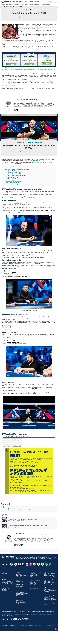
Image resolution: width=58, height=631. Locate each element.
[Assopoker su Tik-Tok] (19, 564)
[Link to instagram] (17, 545)
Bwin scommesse (19, 601)
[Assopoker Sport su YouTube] (46, 564)
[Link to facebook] (15, 545)
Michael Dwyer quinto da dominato (14, 172)
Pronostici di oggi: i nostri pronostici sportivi (6, 588)
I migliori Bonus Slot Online (49, 601)
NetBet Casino (32, 581)
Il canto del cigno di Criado (12, 177)
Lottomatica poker (19, 579)
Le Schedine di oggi (5, 589)
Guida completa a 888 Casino (35, 580)
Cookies (3, 571)
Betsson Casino (33, 571)
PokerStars (18, 571)
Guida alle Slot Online (48, 597)
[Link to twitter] (17, 110)
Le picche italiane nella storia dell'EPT (12, 182)
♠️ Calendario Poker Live (46, 4)
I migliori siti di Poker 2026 (49, 581)
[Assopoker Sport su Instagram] (38, 564)
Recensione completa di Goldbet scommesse (20, 600)
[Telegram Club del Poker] (31, 564)
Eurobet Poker (18, 580)
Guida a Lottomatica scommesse (22, 593)
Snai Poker (18, 573)
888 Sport (17, 595)
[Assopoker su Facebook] (27, 564)
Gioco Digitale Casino (34, 585)
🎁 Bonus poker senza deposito (14, 4)
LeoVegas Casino (33, 582)
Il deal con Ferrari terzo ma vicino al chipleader (16, 175)
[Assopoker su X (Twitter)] (23, 564)
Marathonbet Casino (34, 588)
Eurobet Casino (33, 583)
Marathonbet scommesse (20, 606)
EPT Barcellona (27, 142)
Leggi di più (29, 551)
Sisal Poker (18, 572)
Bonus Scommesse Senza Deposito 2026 (49, 585)
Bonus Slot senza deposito (49, 598)
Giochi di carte (4, 590)
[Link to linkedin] (15, 110)
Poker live (21, 1)
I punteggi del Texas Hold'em (7, 583)
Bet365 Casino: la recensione (35, 572)
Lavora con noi (4, 573)
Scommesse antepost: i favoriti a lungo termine (50, 591)
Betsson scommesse (20, 586)
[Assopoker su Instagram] (11, 564)
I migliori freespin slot (48, 600)
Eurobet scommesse (20, 588)
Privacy (3, 572)
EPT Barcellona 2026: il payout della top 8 (13, 180)
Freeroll (31, 4)
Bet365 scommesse (19, 587)
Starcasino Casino (33, 584)
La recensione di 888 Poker (21, 575)
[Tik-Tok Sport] (50, 564)
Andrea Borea (35, 151)
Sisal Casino (32, 576)
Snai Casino (32, 579)
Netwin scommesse (19, 604)
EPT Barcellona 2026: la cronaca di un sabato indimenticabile (17, 169)
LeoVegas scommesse (20, 592)
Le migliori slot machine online (50, 599)
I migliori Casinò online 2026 (49, 575)
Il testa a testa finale (11, 178)
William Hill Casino (33, 587)
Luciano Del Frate (35, 17)
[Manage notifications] (56, 629)
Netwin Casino (32, 573)
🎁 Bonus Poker (5, 4)
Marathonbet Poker (19, 581)
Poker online (15, 1)
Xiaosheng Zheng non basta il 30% (14, 174)
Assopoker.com (19, 556)
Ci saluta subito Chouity (12, 170)
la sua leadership (18, 202)
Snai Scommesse (19, 591)
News (4, 6)
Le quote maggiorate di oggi (49, 595)
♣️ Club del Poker (25, 4)
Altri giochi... (37, 1)
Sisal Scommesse (19, 590)
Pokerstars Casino (33, 575)
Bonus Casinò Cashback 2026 (49, 589)
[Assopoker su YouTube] (15, 564)
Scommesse (31, 1)
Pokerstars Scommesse (20, 594)
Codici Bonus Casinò (48, 596)
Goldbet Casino (33, 577)
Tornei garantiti (37, 4)
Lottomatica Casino (33, 574)
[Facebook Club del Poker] (34, 564)
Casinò (26, 1)
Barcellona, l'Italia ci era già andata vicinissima (16, 184)
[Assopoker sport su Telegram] (42, 564)
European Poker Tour (37, 142)
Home (2, 6)
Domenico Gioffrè (12, 520)
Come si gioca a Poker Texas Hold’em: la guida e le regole (7, 582)
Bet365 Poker (18, 574)
